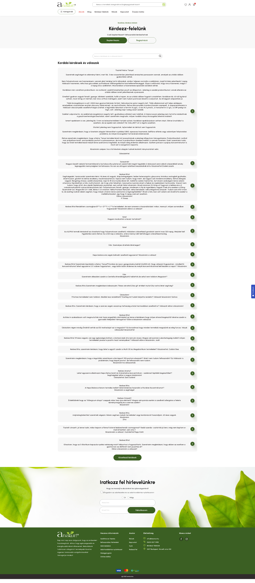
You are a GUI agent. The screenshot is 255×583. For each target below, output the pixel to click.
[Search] (164, 4)
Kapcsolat (124, 12)
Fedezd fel (133, 549)
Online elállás (105, 557)
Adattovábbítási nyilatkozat (111, 549)
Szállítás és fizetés (107, 539)
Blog (89, 12)
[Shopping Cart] (194, 4)
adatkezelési (120, 492)
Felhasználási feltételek (109, 542)
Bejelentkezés (113, 40)
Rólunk (114, 12)
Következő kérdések (127, 457)
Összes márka (138, 12)
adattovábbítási (136, 492)
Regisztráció (142, 40)
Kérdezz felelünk (101, 12)
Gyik (131, 546)
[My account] (189, 4)
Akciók (81, 12)
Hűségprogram (106, 553)
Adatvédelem (105, 546)
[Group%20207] (181, 539)
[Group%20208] (187, 539)
